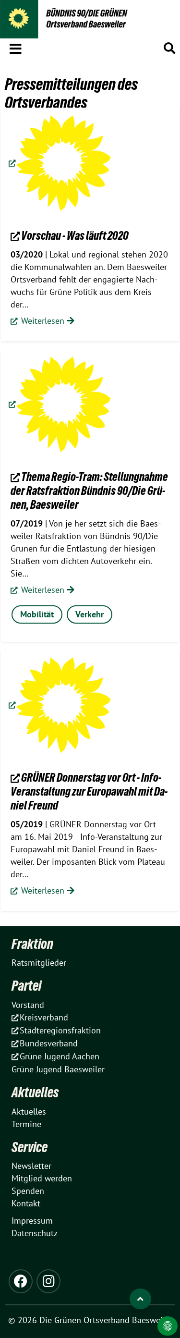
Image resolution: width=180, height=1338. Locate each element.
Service (30, 1147)
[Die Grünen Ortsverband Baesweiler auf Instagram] (48, 1281)
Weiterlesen (43, 320)
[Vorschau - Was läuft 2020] (60, 163)
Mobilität (37, 614)
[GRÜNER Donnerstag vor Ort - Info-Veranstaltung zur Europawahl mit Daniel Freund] (60, 705)
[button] (16, 47)
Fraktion (32, 944)
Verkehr (89, 614)
